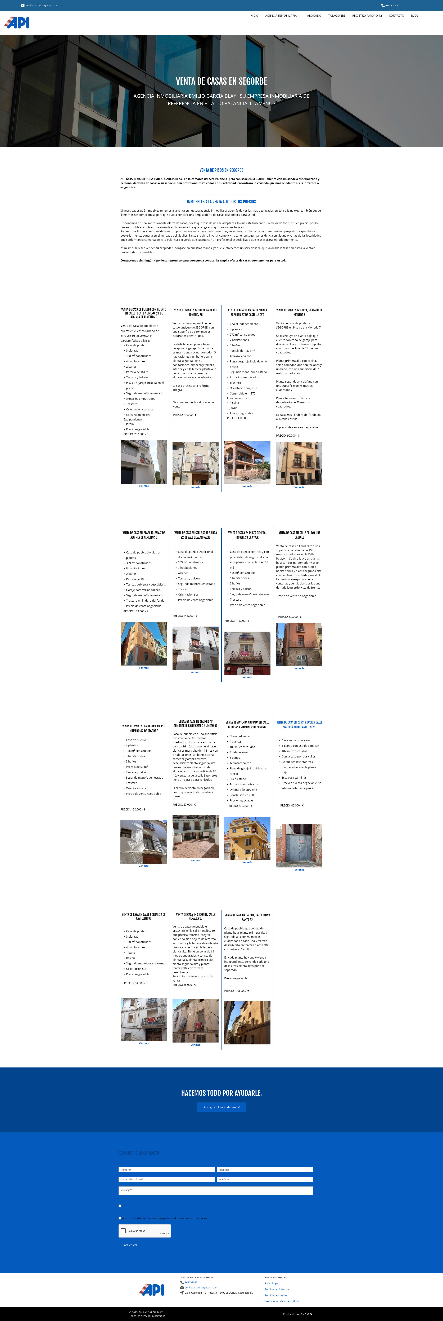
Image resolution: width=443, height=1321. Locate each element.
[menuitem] (254, 15)
